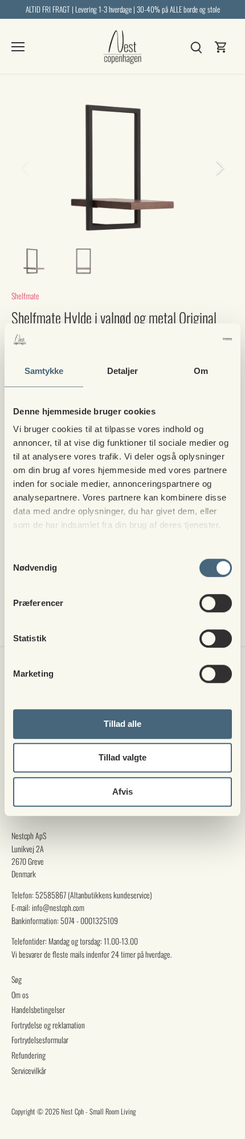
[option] (122, 167)
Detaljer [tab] (122, 371)
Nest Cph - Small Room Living (98, 1111)
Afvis (122, 791)
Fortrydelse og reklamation (48, 1025)
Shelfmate (25, 296)
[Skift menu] (17, 46)
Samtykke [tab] (44, 371)
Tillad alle (122, 724)
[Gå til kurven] (221, 46)
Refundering (28, 1055)
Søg (16, 979)
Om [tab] (201, 371)
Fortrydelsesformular (39, 1040)
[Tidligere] (25, 167)
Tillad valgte (122, 757)
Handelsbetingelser (38, 1009)
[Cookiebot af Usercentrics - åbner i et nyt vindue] (182, 339)
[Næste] (219, 167)
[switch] (215, 603)
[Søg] (196, 46)
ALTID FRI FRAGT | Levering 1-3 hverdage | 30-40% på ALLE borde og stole (123, 9)
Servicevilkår (28, 1070)
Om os (19, 994)
